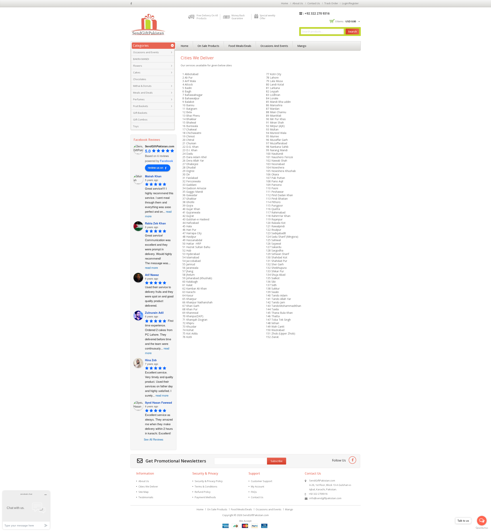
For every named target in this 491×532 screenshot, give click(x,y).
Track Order (331, 3)
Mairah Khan (153, 176)
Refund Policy (203, 492)
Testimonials (145, 497)
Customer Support (261, 481)
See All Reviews (153, 439)
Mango (301, 46)
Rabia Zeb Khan (155, 223)
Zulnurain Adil (154, 313)
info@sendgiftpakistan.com (325, 498)
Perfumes (139, 99)
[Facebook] (352, 460)
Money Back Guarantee (238, 17)
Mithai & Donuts (142, 86)
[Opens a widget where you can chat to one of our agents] (26, 510)
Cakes (136, 72)
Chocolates (139, 79)
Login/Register (350, 3)
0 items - (345, 21)
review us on (155, 167)
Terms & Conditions (206, 486)
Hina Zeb (151, 360)
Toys (136, 126)
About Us (297, 3)
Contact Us (313, 3)
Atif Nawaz (152, 275)
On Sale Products (208, 46)
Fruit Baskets (140, 106)
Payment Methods (205, 497)
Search (352, 31)
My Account (257, 486)
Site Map (143, 492)
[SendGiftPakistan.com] (148, 24)
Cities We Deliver (148, 486)
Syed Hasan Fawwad (158, 402)
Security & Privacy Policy (209, 481)
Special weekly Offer (267, 17)
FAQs (254, 492)
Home (284, 3)
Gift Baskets (140, 113)
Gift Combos (140, 119)
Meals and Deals (143, 92)
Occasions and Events (146, 52)
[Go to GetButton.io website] (482, 528)
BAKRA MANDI (141, 59)
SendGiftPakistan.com (256, 515)
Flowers (137, 65)
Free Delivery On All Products (207, 17)
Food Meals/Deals (239, 46)
